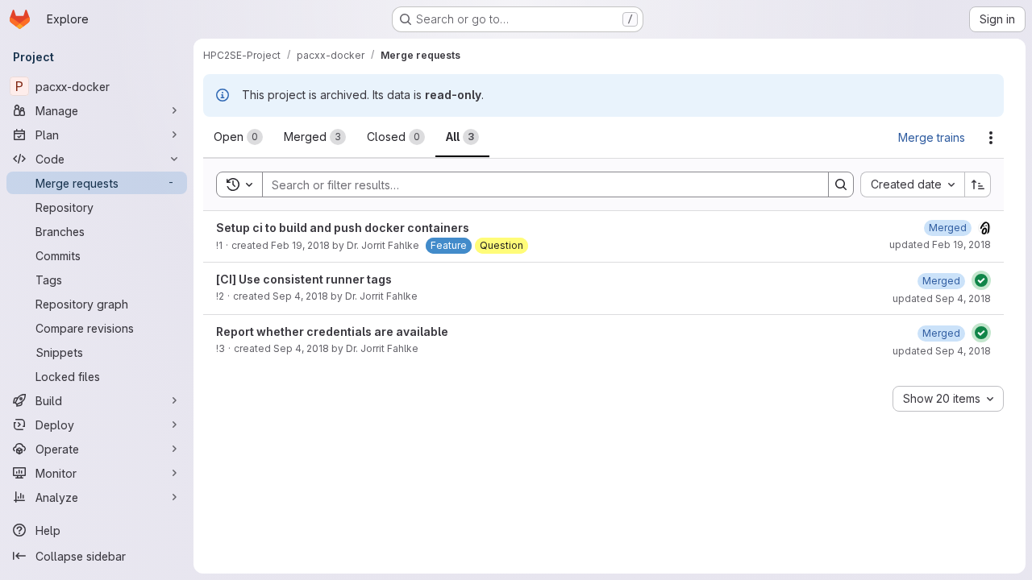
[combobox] (912, 184)
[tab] (238, 137)
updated (940, 244)
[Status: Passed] (981, 280)
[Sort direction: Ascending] (978, 184)
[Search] (841, 184)
